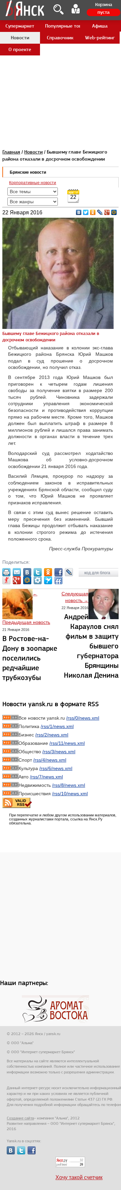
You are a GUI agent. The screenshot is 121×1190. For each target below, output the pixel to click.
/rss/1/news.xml (57, 726)
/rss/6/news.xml (55, 768)
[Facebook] (58, 572)
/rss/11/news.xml (67, 743)
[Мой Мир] (114, 212)
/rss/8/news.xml (68, 785)
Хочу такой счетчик (79, 1177)
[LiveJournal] (100, 212)
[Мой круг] (38, 580)
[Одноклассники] (92, 212)
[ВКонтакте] (78, 212)
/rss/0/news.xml (82, 718)
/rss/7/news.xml (46, 776)
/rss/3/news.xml (58, 751)
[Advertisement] (60, 60)
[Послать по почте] (17, 572)
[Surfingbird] (48, 580)
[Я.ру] (6, 580)
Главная (11, 152)
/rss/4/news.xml (49, 760)
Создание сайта (20, 1118)
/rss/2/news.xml (51, 734)
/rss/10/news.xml (70, 793)
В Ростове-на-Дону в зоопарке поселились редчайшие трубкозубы (29, 658)
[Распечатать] (6, 572)
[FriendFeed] (58, 580)
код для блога (97, 572)
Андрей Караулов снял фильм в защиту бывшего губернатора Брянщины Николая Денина (91, 645)
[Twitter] (85, 212)
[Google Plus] (107, 212)
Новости (33, 152)
